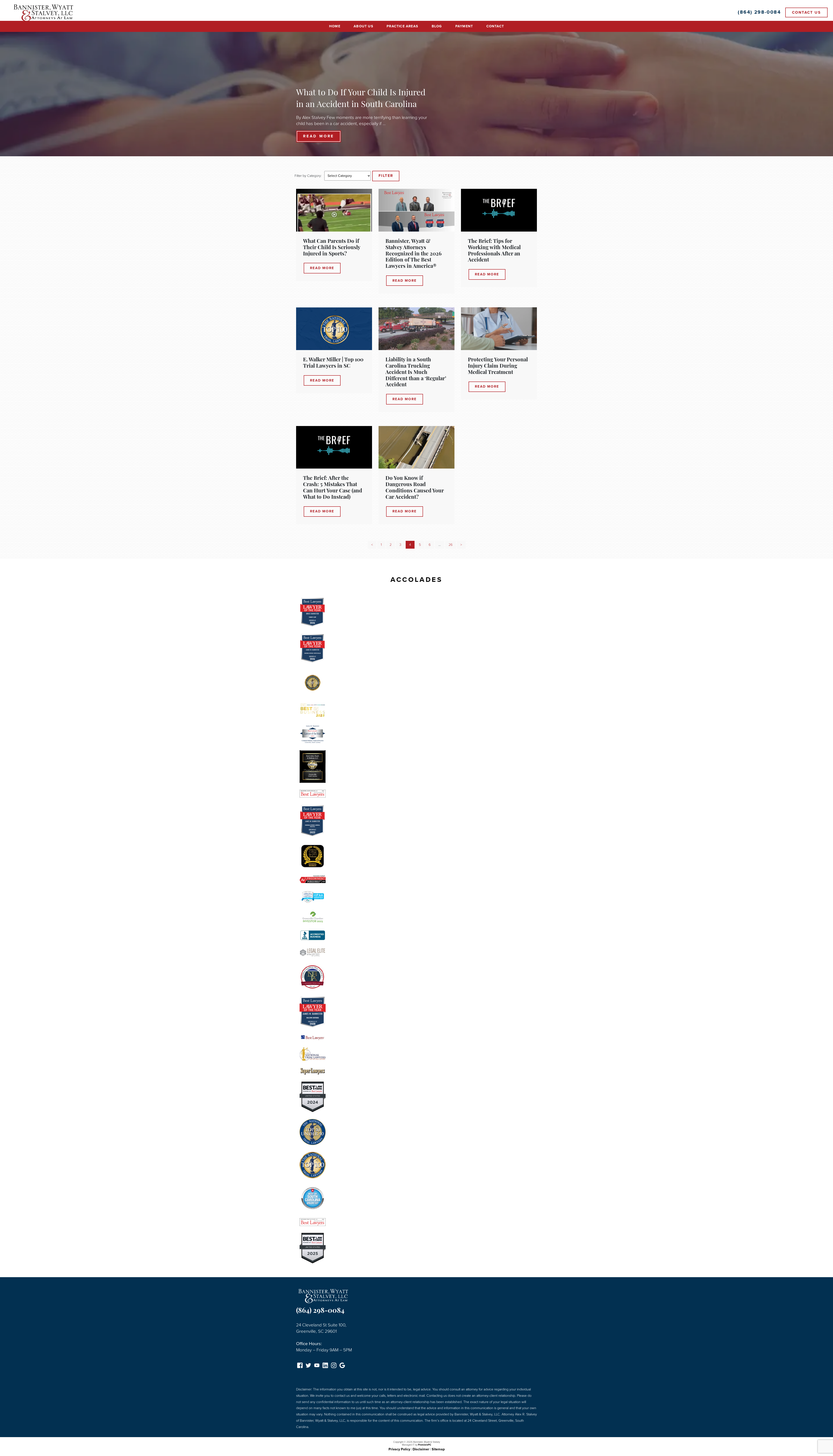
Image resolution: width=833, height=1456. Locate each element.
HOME (334, 26)
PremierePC (424, 1444)
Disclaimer (421, 1449)
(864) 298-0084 (320, 1311)
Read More (318, 136)
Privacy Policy (399, 1449)
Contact (495, 26)
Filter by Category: (308, 176)
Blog (437, 26)
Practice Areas (402, 26)
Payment (464, 26)
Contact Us (806, 12)
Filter (386, 175)
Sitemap (438, 1449)
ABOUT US (363, 26)
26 (451, 545)
